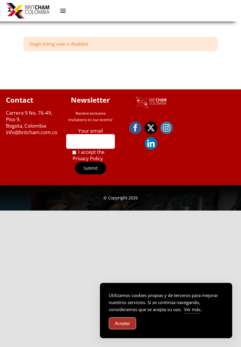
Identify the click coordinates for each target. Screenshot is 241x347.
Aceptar (122, 323)
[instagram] (166, 127)
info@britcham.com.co (31, 132)
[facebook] (135, 127)
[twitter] (151, 127)
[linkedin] (151, 143)
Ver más (192, 309)
